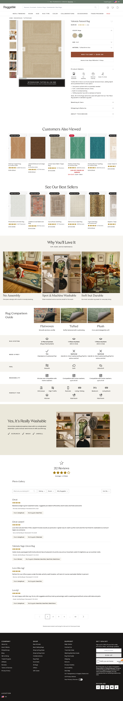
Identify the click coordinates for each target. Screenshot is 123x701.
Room (30, 13)
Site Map (67, 671)
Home (11, 18)
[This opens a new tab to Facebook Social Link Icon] (98, 687)
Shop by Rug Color (39, 653)
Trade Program (108, 1)
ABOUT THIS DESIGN (79, 114)
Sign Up (109, 655)
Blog (3, 653)
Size (37, 13)
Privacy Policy (6, 671)
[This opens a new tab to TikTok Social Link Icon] (116, 687)
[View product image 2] (13, 35)
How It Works (6, 647)
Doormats (36, 662)
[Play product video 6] (13, 76)
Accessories (82, 13)
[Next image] (60, 49)
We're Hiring (5, 656)
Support (69, 641)
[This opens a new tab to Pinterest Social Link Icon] (107, 687)
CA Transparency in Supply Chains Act (77, 673)
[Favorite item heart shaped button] (111, 21)
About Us (4, 644)
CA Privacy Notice (70, 676)
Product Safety (69, 665)
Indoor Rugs (18, 18)
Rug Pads (36, 659)
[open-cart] (117, 7)
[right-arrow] (74, 1)
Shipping (67, 659)
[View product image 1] (13, 24)
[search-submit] (35, 491)
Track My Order (69, 650)
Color (55, 13)
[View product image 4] (13, 55)
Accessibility (68, 668)
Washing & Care (77, 102)
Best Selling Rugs (38, 647)
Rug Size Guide (69, 656)
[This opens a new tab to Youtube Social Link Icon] (112, 687)
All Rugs (35, 665)
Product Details (77, 69)
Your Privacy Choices (71, 679)
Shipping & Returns (78, 108)
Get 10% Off (102, 641)
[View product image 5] (13, 66)
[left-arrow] (48, 1)
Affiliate (4, 662)
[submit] (96, 7)
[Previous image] (23, 49)
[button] (108, 7)
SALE (108, 13)
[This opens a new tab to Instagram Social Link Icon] (103, 687)
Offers (35, 668)
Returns (67, 662)
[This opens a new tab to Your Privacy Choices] (80, 679)
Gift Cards (36, 671)
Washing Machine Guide (72, 653)
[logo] (9, 7)
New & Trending (19, 13)
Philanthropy (6, 650)
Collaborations (67, 13)
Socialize (101, 684)
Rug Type (46, 13)
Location (6, 693)
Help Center (68, 644)
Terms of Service (7, 668)
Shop (35, 641)
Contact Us (68, 647)
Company (6, 641)
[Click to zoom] (42, 49)
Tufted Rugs (27, 18)
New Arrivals (37, 644)
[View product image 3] (13, 45)
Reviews (4, 665)
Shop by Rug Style (38, 650)
